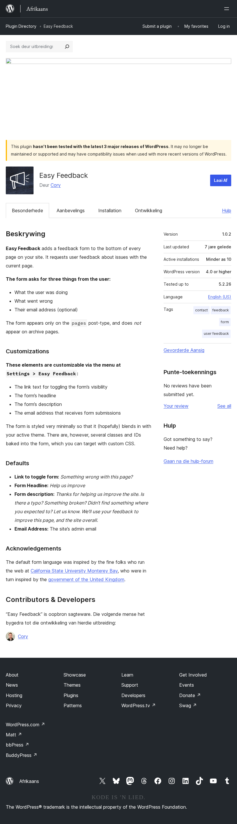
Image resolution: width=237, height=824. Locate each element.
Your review (176, 406)
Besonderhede (27, 210)
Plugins (71, 695)
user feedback (216, 333)
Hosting (14, 695)
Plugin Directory (21, 26)
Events (186, 685)
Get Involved (193, 675)
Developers (133, 695)
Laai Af (220, 180)
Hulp (226, 210)
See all (224, 406)
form (225, 322)
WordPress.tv (138, 705)
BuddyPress (21, 755)
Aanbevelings (71, 210)
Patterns (73, 705)
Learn (127, 675)
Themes (72, 685)
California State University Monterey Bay (74, 571)
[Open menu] (228, 8)
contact (201, 310)
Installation (109, 210)
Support (129, 685)
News (12, 685)
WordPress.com (25, 724)
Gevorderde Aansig (184, 350)
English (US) (219, 296)
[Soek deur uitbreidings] (67, 46)
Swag (188, 705)
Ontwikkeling (148, 210)
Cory (56, 185)
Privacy (14, 705)
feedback (220, 310)
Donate (190, 695)
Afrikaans (29, 781)
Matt (14, 735)
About (12, 675)
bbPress (17, 745)
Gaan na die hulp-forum (188, 461)
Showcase (75, 675)
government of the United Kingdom (86, 579)
